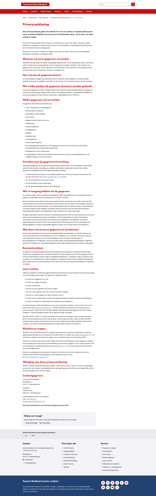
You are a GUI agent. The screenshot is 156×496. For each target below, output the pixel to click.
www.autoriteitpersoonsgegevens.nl (37, 357)
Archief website (69, 448)
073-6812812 (46, 423)
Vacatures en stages (109, 448)
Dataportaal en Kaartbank (111, 464)
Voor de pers (107, 454)
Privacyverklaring (69, 457)
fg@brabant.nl (59, 346)
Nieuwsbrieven (107, 451)
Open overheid (107, 461)
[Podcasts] (117, 487)
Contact (89, 11)
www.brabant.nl (32, 399)
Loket (66, 11)
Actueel (34, 11)
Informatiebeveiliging (70, 461)
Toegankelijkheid (69, 451)
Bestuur (58, 11)
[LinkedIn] (103, 483)
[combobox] (115, 4)
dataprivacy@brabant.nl (50, 177)
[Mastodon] (103, 487)
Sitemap (66, 467)
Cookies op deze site (70, 454)
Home (25, 11)
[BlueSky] (126, 483)
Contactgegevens (30, 463)
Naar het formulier (32, 423)
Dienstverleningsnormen (110, 470)
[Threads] (122, 483)
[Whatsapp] (108, 487)
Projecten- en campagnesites (112, 467)
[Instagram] (108, 483)
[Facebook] (112, 483)
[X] (117, 483)
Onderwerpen (46, 11)
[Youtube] (112, 487)
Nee (33, 435)
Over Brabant (77, 11)
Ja (26, 435)
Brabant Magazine (108, 457)
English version (69, 464)
